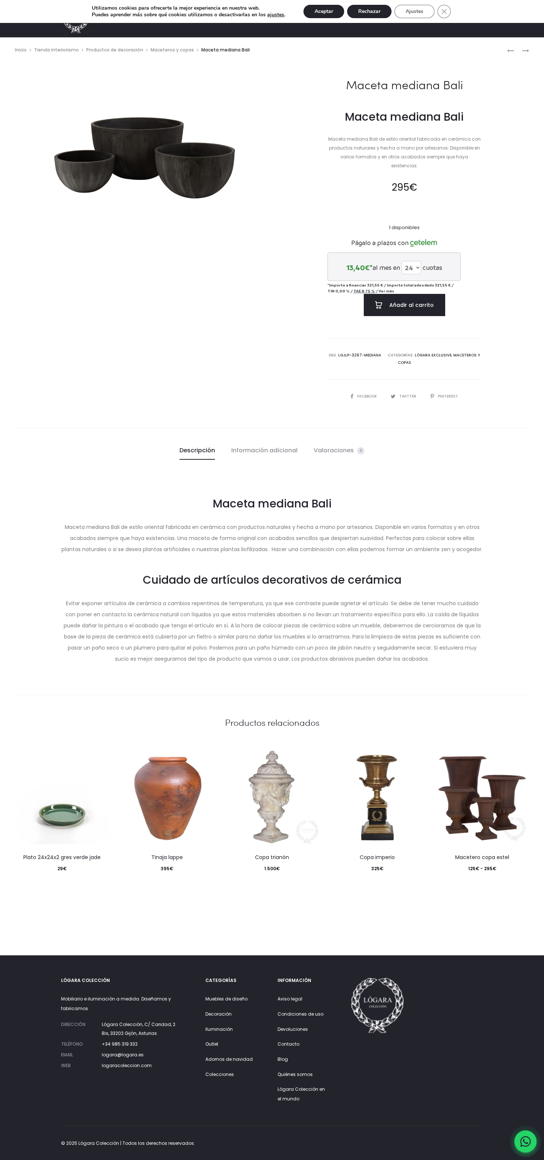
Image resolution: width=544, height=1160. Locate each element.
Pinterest (448, 396)
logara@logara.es (123, 1055)
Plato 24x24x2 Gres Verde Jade (62, 857)
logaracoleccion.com (127, 1065)
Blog (283, 1059)
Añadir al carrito (411, 305)
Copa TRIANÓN (272, 857)
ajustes (275, 14)
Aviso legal (290, 999)
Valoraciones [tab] (338, 450)
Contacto (288, 1044)
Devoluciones (293, 1029)
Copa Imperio (377, 857)
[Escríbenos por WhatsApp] (525, 1141)
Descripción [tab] (197, 450)
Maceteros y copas (172, 50)
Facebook (367, 396)
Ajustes (414, 11)
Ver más (386, 291)
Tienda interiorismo (56, 50)
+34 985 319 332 (120, 1044)
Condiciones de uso (300, 1014)
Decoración (218, 1014)
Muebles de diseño (226, 999)
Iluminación (219, 1029)
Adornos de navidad (229, 1059)
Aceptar (324, 11)
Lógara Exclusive (433, 355)
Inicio (21, 50)
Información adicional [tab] (264, 450)
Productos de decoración (114, 50)
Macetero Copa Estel (482, 857)
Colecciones (219, 1074)
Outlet (211, 1044)
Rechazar (369, 11)
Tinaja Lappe (167, 857)
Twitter (408, 396)
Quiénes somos (295, 1074)
